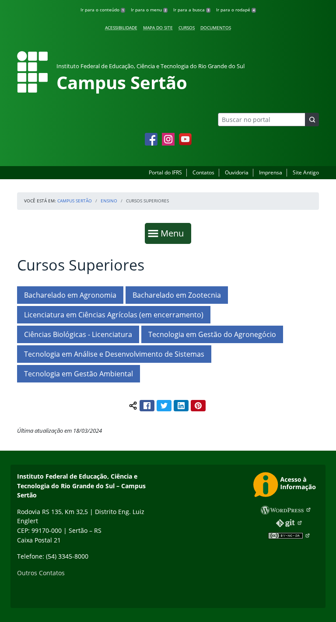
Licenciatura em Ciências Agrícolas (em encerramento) (113, 315)
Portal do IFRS (165, 172)
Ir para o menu (148, 10)
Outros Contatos (41, 573)
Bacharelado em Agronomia (70, 295)
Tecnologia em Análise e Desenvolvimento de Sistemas (114, 354)
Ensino (109, 201)
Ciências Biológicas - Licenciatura (78, 334)
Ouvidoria (236, 172)
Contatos (203, 172)
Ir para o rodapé (235, 10)
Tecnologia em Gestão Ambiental (78, 374)
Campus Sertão (74, 201)
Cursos (186, 27)
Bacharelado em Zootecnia (177, 295)
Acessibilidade (121, 27)
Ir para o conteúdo (102, 10)
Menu (174, 233)
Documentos (215, 27)
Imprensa (270, 172)
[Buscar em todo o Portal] (312, 119)
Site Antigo (306, 172)
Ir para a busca (191, 10)
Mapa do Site (158, 27)
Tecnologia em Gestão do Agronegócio (212, 334)
